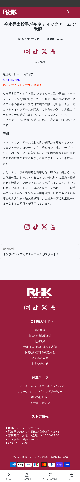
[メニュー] (75, 12)
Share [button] (42, 62)
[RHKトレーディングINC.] (10, 12)
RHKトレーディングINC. (35, 457)
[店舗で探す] (67, 12)
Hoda (65, 457)
